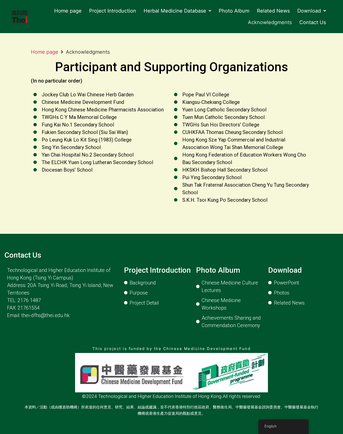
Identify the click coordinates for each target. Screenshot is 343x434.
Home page (44, 52)
